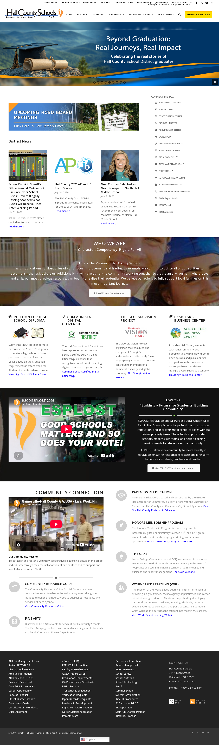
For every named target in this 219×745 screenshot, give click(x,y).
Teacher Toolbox (89, 2)
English (90, 739)
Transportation (124, 707)
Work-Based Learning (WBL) (155, 584)
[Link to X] (201, 2)
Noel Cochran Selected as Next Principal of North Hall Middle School (120, 188)
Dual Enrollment (18, 711)
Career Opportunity (20, 690)
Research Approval (126, 665)
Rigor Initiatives (124, 669)
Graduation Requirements (77, 678)
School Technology (126, 682)
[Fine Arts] (14, 621)
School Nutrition (124, 678)
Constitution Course (124, 2)
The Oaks (139, 554)
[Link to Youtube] (206, 2)
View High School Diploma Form (27, 374)
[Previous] (14, 180)
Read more (15, 226)
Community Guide (19, 703)
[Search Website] (179, 14)
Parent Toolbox (51, 2)
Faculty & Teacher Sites (76, 669)
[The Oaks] (121, 556)
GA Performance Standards (78, 682)
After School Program (21, 669)
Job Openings (162, 2)
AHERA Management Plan (24, 661)
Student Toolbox (70, 2)
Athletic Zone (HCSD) (21, 678)
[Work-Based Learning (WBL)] (121, 587)
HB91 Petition (70, 686)
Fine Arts (33, 618)
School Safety (123, 673)
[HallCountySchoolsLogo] (34, 14)
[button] (109, 54)
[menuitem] (51, 2)
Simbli (118, 686)
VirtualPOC (106, 2)
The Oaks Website (184, 571)
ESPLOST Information (75, 665)
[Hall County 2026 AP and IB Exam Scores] (74, 165)
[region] (109, 54)
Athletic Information (20, 673)
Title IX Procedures (126, 699)
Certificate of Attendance (23, 707)
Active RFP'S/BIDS (19, 665)
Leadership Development (77, 703)
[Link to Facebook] (196, 2)
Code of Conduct (18, 694)
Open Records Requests (76, 699)
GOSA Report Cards (74, 673)
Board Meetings (144, 2)
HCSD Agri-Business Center (185, 374)
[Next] (134, 180)
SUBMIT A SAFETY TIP (182, 2)
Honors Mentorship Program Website (169, 541)
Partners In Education (152, 492)
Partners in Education (128, 661)
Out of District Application (77, 711)
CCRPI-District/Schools (22, 699)
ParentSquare (70, 715)
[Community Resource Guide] (14, 586)
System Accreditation (127, 694)
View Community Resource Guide (44, 606)
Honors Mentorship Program (157, 522)
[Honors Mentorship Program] (121, 525)
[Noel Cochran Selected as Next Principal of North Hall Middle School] (120, 165)
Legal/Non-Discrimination (77, 707)
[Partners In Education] (121, 495)
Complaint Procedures (22, 686)
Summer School (124, 690)
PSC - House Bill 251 (127, 703)
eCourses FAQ (70, 661)
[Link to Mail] (212, 2)
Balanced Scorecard (20, 682)
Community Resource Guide (49, 584)
